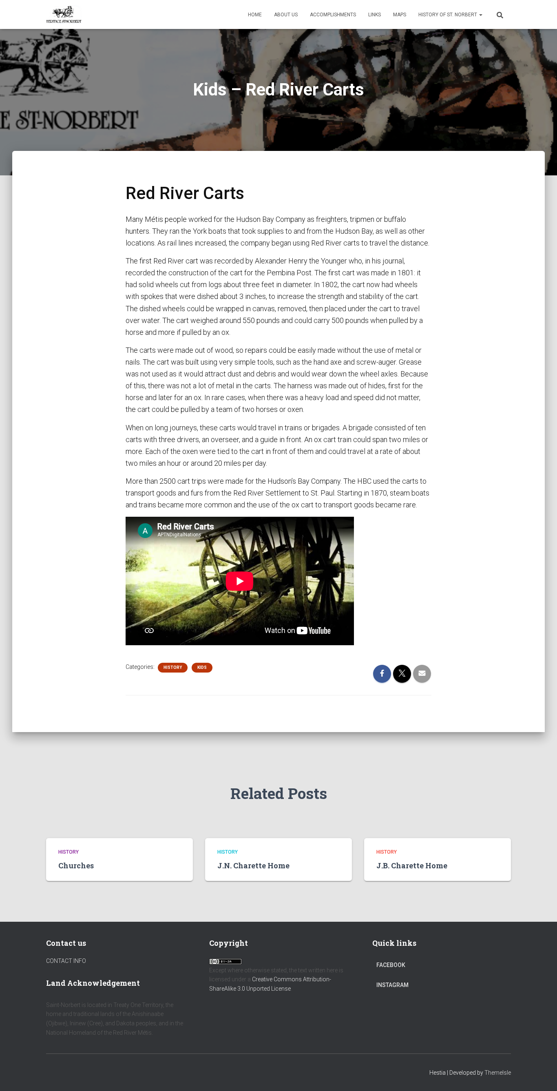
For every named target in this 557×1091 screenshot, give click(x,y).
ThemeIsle (497, 1072)
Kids (202, 667)
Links (374, 15)
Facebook (390, 965)
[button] (480, 15)
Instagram (392, 985)
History (173, 667)
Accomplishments (333, 15)
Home (255, 15)
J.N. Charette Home (253, 865)
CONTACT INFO (66, 961)
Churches (76, 865)
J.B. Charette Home (411, 865)
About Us (286, 15)
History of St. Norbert (448, 15)
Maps (399, 15)
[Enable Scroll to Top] (540, 1074)
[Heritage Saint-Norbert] (64, 14)
